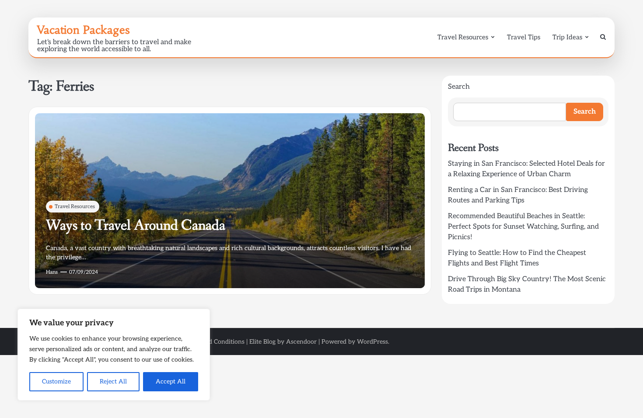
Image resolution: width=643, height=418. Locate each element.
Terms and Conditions (214, 341)
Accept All (170, 381)
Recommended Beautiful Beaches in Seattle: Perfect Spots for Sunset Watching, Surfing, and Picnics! (523, 226)
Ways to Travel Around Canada (135, 225)
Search (459, 87)
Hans (52, 272)
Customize (56, 381)
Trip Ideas (567, 37)
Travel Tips (523, 37)
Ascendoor (301, 341)
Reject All (113, 381)
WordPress (372, 341)
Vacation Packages (83, 30)
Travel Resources (462, 37)
